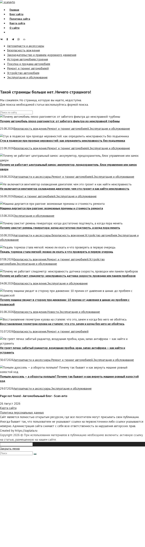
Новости (53, 312)
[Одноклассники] (8, 39)
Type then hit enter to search (52, 444)
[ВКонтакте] (2, 39)
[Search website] (9, 32)
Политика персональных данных (22, 412)
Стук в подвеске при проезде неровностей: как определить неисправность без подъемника (62, 141)
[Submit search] (35, 454)
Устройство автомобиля (23, 73)
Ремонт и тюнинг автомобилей (28, 68)
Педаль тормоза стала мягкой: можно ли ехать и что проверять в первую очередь (56, 252)
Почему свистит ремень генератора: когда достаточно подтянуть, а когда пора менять (60, 228)
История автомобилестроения (27, 59)
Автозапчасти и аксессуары (25, 46)
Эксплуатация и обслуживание (27, 77)
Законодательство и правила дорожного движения (41, 55)
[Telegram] (13, 39)
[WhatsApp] (19, 39)
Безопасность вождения (23, 50)
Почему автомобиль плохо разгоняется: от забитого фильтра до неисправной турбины (60, 121)
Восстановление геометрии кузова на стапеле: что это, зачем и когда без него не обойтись (62, 324)
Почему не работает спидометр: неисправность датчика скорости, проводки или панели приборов (68, 276)
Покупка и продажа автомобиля (28, 64)
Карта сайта (8, 408)
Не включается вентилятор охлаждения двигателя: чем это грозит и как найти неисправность (64, 189)
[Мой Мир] (25, 39)
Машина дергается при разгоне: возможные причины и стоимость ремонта (51, 208)
